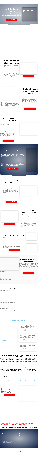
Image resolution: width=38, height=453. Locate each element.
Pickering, (10, 424)
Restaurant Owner (25, 349)
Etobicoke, (7, 424)
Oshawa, (13, 424)
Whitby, (15, 424)
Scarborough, (4, 424)
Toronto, (29, 423)
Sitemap (22, 449)
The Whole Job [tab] (2, 380)
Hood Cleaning (28, 10)
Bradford (22, 424)
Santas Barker (25, 348)
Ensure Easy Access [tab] (8, 380)
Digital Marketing (19, 450)
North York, (31, 423)
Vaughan (20, 424)
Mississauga (25, 424)
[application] (26, 2)
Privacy (18, 451)
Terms (20, 451)
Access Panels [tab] (20, 380)
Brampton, (17, 424)
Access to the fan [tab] (15, 380)
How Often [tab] (25, 380)
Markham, (1, 424)
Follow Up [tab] (35, 380)
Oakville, (34, 423)
